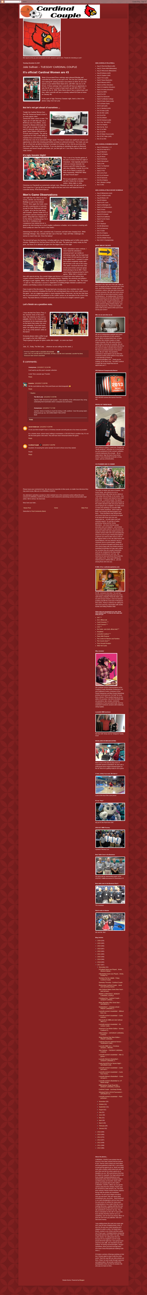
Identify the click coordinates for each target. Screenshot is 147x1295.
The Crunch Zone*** (103, 641)
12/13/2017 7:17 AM (49, 408)
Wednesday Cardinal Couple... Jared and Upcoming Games (110, 986)
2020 (99, 957)
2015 (99, 1134)
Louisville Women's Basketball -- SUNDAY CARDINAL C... (109, 1060)
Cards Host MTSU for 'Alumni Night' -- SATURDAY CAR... (110, 1064)
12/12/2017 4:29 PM (46, 427)
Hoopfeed (100, 631)
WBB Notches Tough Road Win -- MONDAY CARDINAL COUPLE (109, 1086)
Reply (30, 377)
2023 (99, 948)
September (102, 1107)
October (101, 1104)
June (100, 1115)
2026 (99, 940)
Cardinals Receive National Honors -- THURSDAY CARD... (110, 1042)
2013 (99, 1140)
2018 (99, 962)
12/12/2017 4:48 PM (48, 445)
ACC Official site (102, 620)
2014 (99, 1137)
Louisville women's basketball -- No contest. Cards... (110, 1025)
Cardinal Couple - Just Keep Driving (110, 1089)
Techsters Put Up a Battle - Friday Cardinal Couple (109, 979)
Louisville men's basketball (63, 353)
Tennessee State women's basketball (34, 355)
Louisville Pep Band (77, 353)
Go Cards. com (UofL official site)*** (108, 629)
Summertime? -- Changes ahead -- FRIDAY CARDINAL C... (109, 1007)
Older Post (84, 508)
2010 (99, 1148)
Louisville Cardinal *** (104, 634)
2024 (99, 946)
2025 (99, 943)
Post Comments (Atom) (38, 511)
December (102, 967)
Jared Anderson (33, 427)
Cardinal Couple (33, 445)
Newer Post (27, 508)
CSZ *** (99, 627)
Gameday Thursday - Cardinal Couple (111, 982)
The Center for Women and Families (108, 639)
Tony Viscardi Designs (104, 643)
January (101, 1128)
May (100, 1118)
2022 (99, 951)
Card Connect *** (102, 624)
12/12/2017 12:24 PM (44, 367)
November (102, 1101)
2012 (99, 1142)
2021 (99, 954)
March (101, 1123)
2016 (99, 1132)
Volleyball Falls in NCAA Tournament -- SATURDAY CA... (111, 1093)
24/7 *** (99, 617)
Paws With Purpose (103, 636)
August (101, 1110)
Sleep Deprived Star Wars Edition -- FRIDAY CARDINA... (110, 1038)
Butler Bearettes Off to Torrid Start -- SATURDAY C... (110, 1003)
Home (56, 508)
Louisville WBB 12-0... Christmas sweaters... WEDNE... (109, 1047)
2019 (99, 959)
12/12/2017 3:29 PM (41, 383)
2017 (99, 965)
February (102, 1126)
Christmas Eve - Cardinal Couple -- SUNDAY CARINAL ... (110, 999)
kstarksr (31, 383)
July (100, 1112)
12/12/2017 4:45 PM (50, 397)
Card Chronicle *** (103, 622)
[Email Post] (58, 351)
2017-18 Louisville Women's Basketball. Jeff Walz (42, 353)
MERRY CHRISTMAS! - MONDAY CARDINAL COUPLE (109, 994)
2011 (99, 1145)
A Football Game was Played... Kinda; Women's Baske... (110, 970)
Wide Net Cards (102, 646)
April (100, 1120)
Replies (33, 393)
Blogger (81, 1280)
